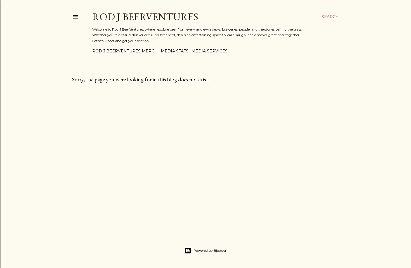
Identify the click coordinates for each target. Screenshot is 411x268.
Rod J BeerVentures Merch (125, 51)
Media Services (210, 51)
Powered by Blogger (209, 250)
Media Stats (174, 51)
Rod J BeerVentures (145, 16)
